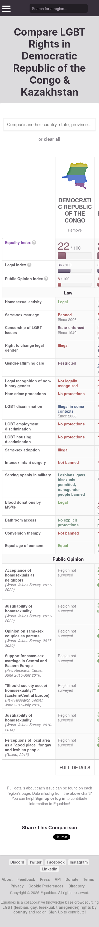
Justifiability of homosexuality (18, 608)
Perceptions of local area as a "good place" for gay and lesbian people (28, 744)
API (58, 879)
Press (45, 879)
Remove (75, 230)
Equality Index (18, 242)
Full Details (74, 767)
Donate (71, 879)
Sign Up (56, 912)
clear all (52, 139)
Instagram (79, 862)
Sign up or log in (50, 798)
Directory (76, 885)
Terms (88, 879)
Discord (17, 862)
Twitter (35, 862)
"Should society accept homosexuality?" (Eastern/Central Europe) (27, 690)
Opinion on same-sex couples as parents (24, 633)
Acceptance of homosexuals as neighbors (20, 574)
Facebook (56, 862)
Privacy (17, 885)
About (7, 879)
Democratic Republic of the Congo (75, 210)
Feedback (26, 879)
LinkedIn (50, 869)
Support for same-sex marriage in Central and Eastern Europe (26, 660)
